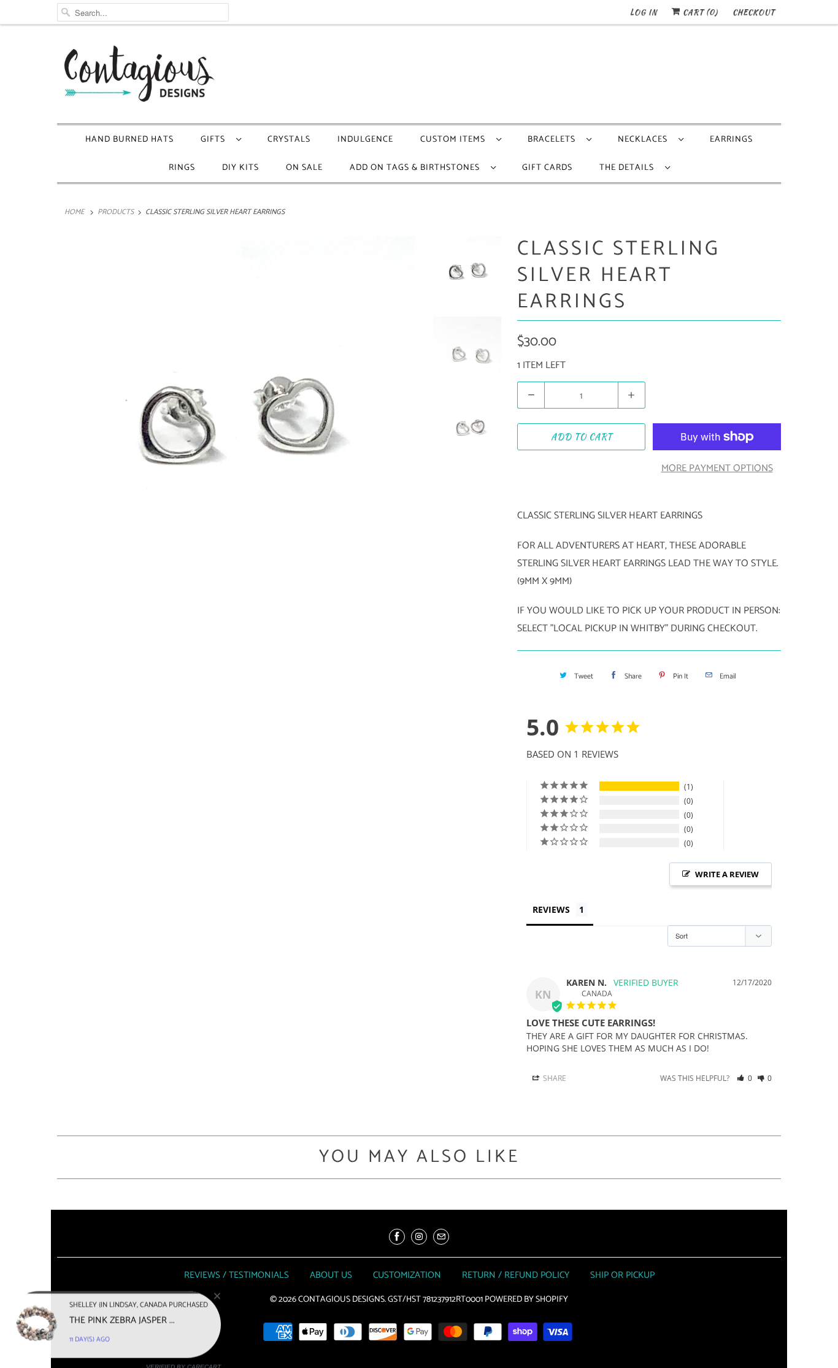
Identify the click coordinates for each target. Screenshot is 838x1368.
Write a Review (727, 874)
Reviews (551, 909)
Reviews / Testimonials (236, 1275)
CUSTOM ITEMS (455, 140)
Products (116, 212)
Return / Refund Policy (515, 1275)
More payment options (717, 468)
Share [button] (553, 1078)
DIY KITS (240, 168)
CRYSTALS (288, 140)
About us (331, 1275)
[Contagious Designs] (137, 77)
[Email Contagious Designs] (441, 1237)
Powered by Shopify (526, 1300)
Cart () (699, 12)
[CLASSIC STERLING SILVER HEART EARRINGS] (236, 415)
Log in (643, 12)
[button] (744, 1078)
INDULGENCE (365, 140)
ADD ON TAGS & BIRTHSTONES (417, 168)
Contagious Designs (341, 1300)
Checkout (753, 12)
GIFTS (215, 140)
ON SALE (304, 168)
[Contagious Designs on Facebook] (397, 1237)
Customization (407, 1275)
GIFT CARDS (547, 168)
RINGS (182, 168)
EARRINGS (731, 140)
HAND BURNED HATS (129, 140)
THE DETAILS (629, 168)
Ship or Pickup (622, 1275)
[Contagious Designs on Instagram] (419, 1237)
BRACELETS (554, 140)
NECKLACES (645, 140)
